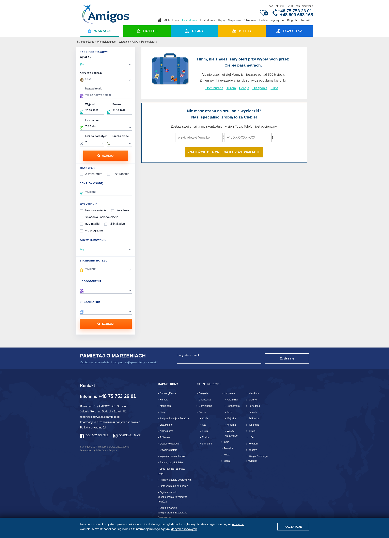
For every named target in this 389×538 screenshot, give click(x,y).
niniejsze (238, 524)
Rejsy (221, 20)
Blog (290, 20)
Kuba (274, 88)
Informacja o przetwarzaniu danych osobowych (110, 422)
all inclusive (117, 223)
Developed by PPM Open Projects (99, 450)
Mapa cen (234, 20)
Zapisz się (287, 358)
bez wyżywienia (95, 210)
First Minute (207, 20)
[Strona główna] (105, 12)
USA (135, 41)
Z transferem (93, 173)
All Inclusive (171, 20)
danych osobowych (184, 529)
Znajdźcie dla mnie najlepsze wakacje (224, 152)
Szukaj (108, 155)
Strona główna (85, 41)
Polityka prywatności (93, 427)
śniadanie (122, 210)
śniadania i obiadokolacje (101, 217)
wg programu (94, 230)
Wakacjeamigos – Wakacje (113, 41)
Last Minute (189, 20)
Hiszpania (259, 88)
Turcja (231, 88)
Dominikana (214, 88)
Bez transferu (121, 173)
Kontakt (305, 20)
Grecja (244, 88)
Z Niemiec (250, 20)
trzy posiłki (92, 223)
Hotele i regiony (269, 20)
